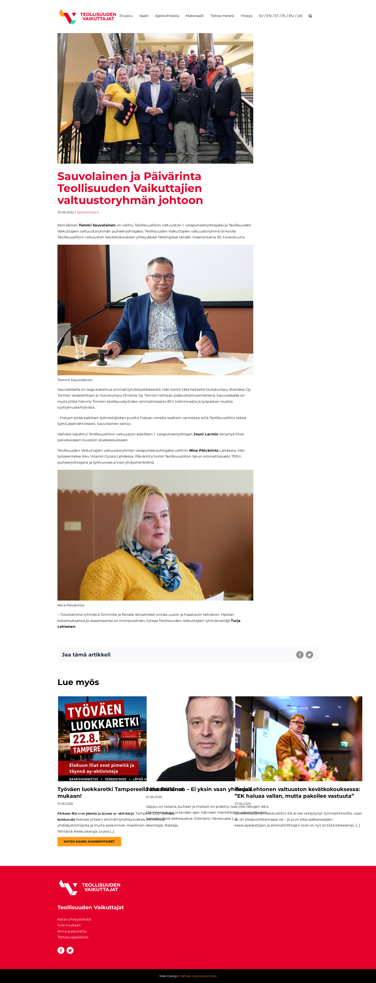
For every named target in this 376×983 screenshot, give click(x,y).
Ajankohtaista (88, 212)
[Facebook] (300, 655)
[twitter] (70, 950)
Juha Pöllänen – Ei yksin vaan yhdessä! (199, 789)
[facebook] (60, 950)
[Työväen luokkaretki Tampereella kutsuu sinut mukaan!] (121, 738)
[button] (310, 16)
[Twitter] (309, 655)
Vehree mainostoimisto (198, 976)
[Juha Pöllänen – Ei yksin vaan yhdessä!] (210, 738)
